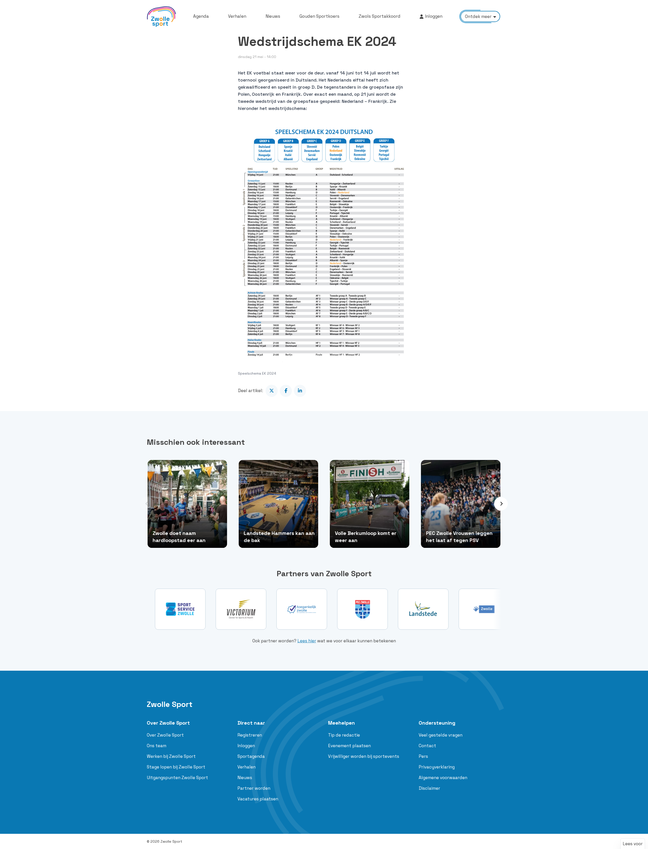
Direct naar (251, 723)
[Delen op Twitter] (272, 391)
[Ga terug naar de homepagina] (161, 16)
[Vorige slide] (147, 504)
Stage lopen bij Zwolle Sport (176, 767)
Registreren (249, 735)
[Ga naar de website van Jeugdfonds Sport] (484, 609)
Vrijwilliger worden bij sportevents (363, 756)
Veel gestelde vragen (440, 735)
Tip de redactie (344, 735)
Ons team (156, 745)
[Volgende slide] (501, 504)
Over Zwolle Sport (168, 723)
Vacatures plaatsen (257, 799)
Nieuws (244, 777)
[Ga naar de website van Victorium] (180, 609)
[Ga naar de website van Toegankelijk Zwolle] (241, 609)
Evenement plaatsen (349, 745)
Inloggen (246, 745)
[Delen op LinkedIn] (300, 391)
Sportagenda (251, 756)
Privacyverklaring (437, 767)
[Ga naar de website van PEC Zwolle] (301, 609)
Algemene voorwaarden (443, 777)
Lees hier (306, 641)
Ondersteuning (437, 723)
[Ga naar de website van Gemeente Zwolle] (423, 609)
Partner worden (253, 788)
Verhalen (246, 767)
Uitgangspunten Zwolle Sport (177, 777)
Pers (423, 756)
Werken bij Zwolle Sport (171, 756)
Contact (427, 745)
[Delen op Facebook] (286, 391)
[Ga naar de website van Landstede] (362, 609)
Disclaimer (429, 788)
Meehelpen (341, 723)
